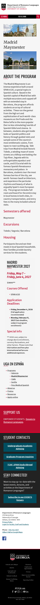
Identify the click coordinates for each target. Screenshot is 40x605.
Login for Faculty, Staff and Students (15, 524)
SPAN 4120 (15, 294)
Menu (5, 16)
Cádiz (13, 379)
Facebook (4, 538)
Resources (11, 394)
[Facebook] (13, 591)
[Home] (20, 7)
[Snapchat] (21, 591)
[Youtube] (24, 591)
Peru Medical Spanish (20, 385)
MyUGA (12, 568)
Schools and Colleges (12, 564)
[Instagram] (18, 591)
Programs (11, 370)
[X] (15, 591)
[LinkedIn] (27, 591)
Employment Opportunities (28, 567)
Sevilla (14, 382)
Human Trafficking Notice (11, 580)
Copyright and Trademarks (12, 571)
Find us (10, 391)
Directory (28, 564)
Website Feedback (12, 576)
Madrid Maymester (19, 376)
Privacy (28, 572)
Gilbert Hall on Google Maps (12, 532)
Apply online (12, 397)
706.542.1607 (13, 530)
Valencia (14, 373)
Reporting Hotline (28, 580)
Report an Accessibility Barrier (28, 576)
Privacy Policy (7, 522)
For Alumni (22, 16)
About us (11, 388)
